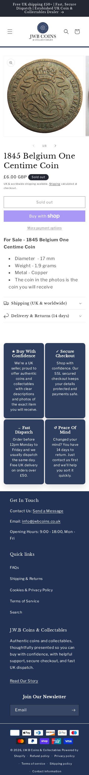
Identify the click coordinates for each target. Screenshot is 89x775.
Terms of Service (24, 601)
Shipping (55, 183)
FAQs (14, 567)
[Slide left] (33, 145)
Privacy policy (64, 756)
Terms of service (33, 763)
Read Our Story (24, 681)
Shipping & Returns (26, 578)
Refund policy (40, 756)
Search (16, 612)
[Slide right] (55, 145)
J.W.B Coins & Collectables (42, 750)
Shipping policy (61, 763)
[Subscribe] (73, 710)
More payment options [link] (44, 228)
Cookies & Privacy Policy (31, 590)
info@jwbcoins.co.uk (41, 521)
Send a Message (48, 511)
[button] (9, 31)
